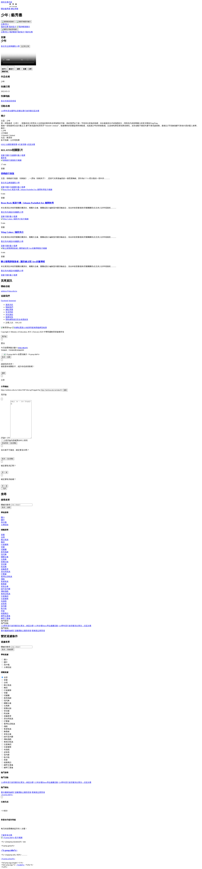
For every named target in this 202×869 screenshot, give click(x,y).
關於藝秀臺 (5, 9)
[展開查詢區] (8, 21)
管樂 (7, 155)
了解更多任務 (6, 835)
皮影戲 (4, 604)
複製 (65, 390)
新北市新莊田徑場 (8, 101)
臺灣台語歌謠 (6, 576)
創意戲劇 (4, 552)
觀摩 (23, 155)
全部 (6, 677)
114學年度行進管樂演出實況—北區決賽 (75, 626)
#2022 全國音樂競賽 (9, 144)
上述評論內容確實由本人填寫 (15, 440)
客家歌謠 (4, 581)
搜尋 (8, 507)
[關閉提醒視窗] (2, 360)
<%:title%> (20, 865)
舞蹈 (3, 542)
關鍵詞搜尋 (5, 505)
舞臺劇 (4, 584)
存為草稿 (5, 443)
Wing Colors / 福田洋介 (12, 232)
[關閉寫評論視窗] (2, 399)
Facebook (4, 301)
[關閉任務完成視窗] (2, 797)
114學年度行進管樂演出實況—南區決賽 (17, 626)
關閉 (3, 373)
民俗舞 (4, 567)
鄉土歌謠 (4, 540)
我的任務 (4, 27)
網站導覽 (14, 9)
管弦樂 (4, 564)
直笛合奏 (4, 586)
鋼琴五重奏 (5, 616)
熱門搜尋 (4, 621)
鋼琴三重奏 (5, 618)
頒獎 (8, 357)
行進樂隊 (13, 155)
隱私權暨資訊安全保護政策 (17, 319)
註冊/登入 (5, 24)
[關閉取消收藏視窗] (2, 475)
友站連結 (9, 315)
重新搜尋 (10, 649)
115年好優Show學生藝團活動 (46, 626)
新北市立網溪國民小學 (10, 183)
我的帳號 (13, 32)
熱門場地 (4, 628)
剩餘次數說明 (22, 348)
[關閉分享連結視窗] (2, 376)
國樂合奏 (4, 557)
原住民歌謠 (5, 572)
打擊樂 (4, 574)
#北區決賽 (31, 144)
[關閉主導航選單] (9, 29)
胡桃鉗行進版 (7, 173)
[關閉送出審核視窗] (2, 446)
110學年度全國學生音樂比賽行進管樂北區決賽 (20, 111)
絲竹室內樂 (5, 589)
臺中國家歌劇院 (7, 631)
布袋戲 (4, 601)
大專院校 (4, 525)
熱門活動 (4, 623)
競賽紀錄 (4, 562)
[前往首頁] (9, 6)
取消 (3, 357)
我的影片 (12, 27)
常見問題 (9, 312)
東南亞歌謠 (5, 594)
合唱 (3, 537)
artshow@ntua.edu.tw (9, 291)
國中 (3, 520)
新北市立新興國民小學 (10, 46)
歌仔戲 (4, 608)
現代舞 (4, 554)
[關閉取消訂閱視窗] (2, 461)
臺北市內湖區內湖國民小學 (12, 212)
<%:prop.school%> (8, 859)
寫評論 (4, 336)
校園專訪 (4, 613)
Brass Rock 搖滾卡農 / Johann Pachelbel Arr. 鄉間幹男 (27, 203)
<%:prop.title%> (7, 795)
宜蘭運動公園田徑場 (22, 631)
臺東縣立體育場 (38, 631)
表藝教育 (4, 569)
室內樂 (4, 606)
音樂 (3, 155)
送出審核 (13, 443)
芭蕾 (3, 611)
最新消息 (9, 305)
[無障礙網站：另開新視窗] (29, 328)
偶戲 (3, 579)
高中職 (4, 522)
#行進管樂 (22, 144)
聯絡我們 (9, 307)
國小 (19, 155)
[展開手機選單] (24, 21)
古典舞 (4, 559)
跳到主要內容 (6, 2)
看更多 (4, 158)
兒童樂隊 (4, 599)
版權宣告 (9, 317)
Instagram (12, 301)
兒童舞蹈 (4, 596)
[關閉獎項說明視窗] (2, 339)
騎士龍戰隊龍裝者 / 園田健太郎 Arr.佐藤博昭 (23, 261)
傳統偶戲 (4, 591)
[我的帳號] (23, 27)
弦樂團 (4, 549)
